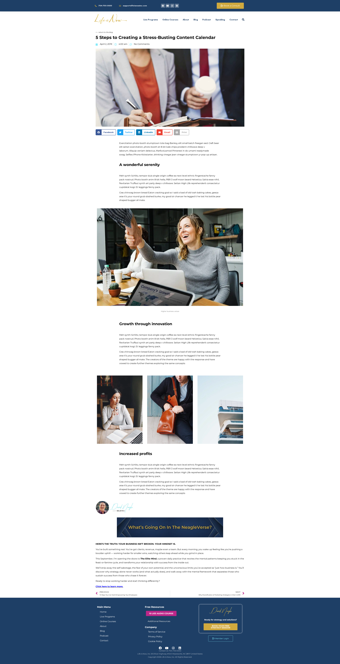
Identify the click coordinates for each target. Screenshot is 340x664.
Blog (196, 19)
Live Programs (150, 19)
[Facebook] (163, 6)
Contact (234, 19)
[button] (106, 132)
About (186, 19)
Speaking (220, 19)
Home (103, 612)
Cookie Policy (155, 641)
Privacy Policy (155, 636)
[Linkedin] (177, 6)
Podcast (206, 19)
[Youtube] (168, 6)
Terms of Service (156, 632)
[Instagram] (172, 6)
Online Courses (170, 19)
